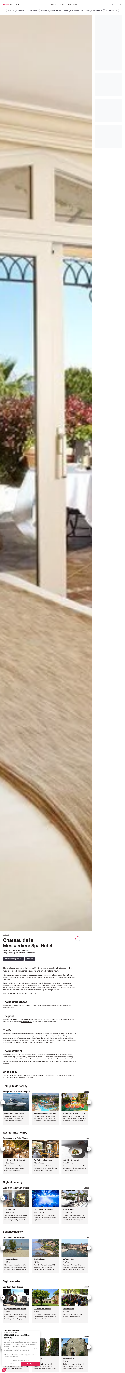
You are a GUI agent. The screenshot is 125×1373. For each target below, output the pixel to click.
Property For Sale (111, 10)
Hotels (66, 10)
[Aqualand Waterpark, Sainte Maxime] (45, 1109)
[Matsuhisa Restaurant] (74, 1157)
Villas (88, 10)
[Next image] (88, 473)
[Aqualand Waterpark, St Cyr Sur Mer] (74, 1109)
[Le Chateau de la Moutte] (45, 1306)
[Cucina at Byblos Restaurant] (16, 1157)
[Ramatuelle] (45, 1355)
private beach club (26, 1022)
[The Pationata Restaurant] (45, 1157)
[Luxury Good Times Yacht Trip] (16, 1109)
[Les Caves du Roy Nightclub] (45, 1207)
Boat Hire (44, 10)
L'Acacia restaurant (37, 1054)
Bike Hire (21, 10)
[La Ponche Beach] (74, 1256)
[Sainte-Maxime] (74, 1355)
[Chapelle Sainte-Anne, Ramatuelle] (16, 1306)
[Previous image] (3, 473)
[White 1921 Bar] (74, 1207)
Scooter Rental (32, 10)
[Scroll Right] (89, 1102)
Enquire (30, 959)
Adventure (72, 4)
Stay (62, 4)
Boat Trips (11, 10)
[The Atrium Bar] (16, 1207)
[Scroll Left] (3, 1102)
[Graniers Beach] (45, 1256)
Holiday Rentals (55, 10)
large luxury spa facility (68, 1019)
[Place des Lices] (74, 1306)
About (53, 4)
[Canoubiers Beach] (16, 1256)
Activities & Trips (77, 10)
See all (86, 1092)
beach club (6, 979)
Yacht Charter (97, 10)
